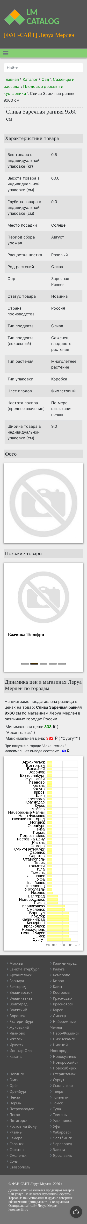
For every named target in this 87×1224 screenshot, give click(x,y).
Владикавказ (20, 998)
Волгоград (18, 1004)
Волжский (18, 1009)
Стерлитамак (64, 1073)
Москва (16, 963)
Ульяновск (62, 1120)
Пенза (14, 1097)
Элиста (59, 1149)
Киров (58, 980)
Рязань (15, 1132)
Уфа (56, 1126)
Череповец (62, 1143)
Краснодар (62, 998)
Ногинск (16, 1073)
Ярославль (62, 1155)
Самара (15, 1137)
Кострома (61, 992)
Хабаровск (62, 1132)
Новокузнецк (64, 1056)
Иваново (17, 1033)
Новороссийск (65, 1062)
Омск (14, 1079)
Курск (58, 1009)
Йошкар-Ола (20, 1050)
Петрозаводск (21, 1108)
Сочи (13, 1161)
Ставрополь (19, 1167)
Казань (15, 1056)
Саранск (16, 1143)
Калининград (65, 963)
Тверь (58, 1091)
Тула (57, 1108)
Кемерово (61, 974)
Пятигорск (18, 1120)
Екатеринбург (21, 1021)
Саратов (16, 1149)
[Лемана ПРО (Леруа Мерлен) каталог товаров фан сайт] (11, 14)
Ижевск (15, 1038)
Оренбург (18, 1091)
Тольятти (61, 1097)
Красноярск (63, 1004)
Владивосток (20, 992)
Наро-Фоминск (66, 1033)
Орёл (14, 1085)
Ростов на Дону (23, 1126)
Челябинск (62, 1137)
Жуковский (19, 1027)
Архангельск (20, 974)
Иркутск (16, 1044)
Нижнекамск (64, 1038)
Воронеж (17, 1015)
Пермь (15, 1103)
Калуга (59, 969)
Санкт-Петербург (24, 969)
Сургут (58, 1079)
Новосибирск (65, 1068)
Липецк (59, 1015)
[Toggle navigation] (5, 53)
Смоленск (18, 1155)
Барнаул (16, 980)
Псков (14, 1114)
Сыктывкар (63, 1085)
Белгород (17, 986)
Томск (58, 1103)
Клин (57, 986)
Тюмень (60, 1114)
